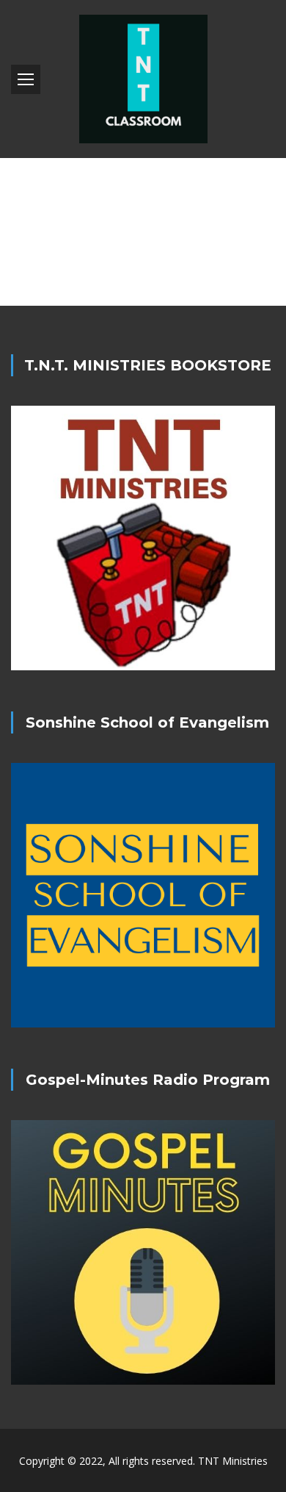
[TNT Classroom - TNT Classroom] (143, 79)
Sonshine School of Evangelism (147, 722)
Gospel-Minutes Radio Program (148, 1079)
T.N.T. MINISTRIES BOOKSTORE (147, 365)
